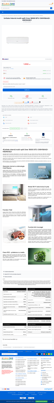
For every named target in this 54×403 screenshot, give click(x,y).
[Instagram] (39, 354)
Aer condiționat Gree (19, 357)
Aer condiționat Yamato (21, 373)
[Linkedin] (42, 354)
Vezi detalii (12, 68)
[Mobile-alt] (49, 354)
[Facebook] (37, 354)
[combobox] (26, 8)
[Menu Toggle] (3, 12)
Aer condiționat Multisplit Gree (17, 347)
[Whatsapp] (51, 354)
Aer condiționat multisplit (32, 358)
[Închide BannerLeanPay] (52, 401)
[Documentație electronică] (43, 96)
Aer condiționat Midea (20, 377)
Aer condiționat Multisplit (9, 15)
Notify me (27, 90)
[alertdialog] (27, 401)
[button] (23, 102)
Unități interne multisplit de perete (18, 15)
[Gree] (5, 59)
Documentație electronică (43, 98)
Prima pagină (3, 15)
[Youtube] (44, 354)
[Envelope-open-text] (47, 354)
